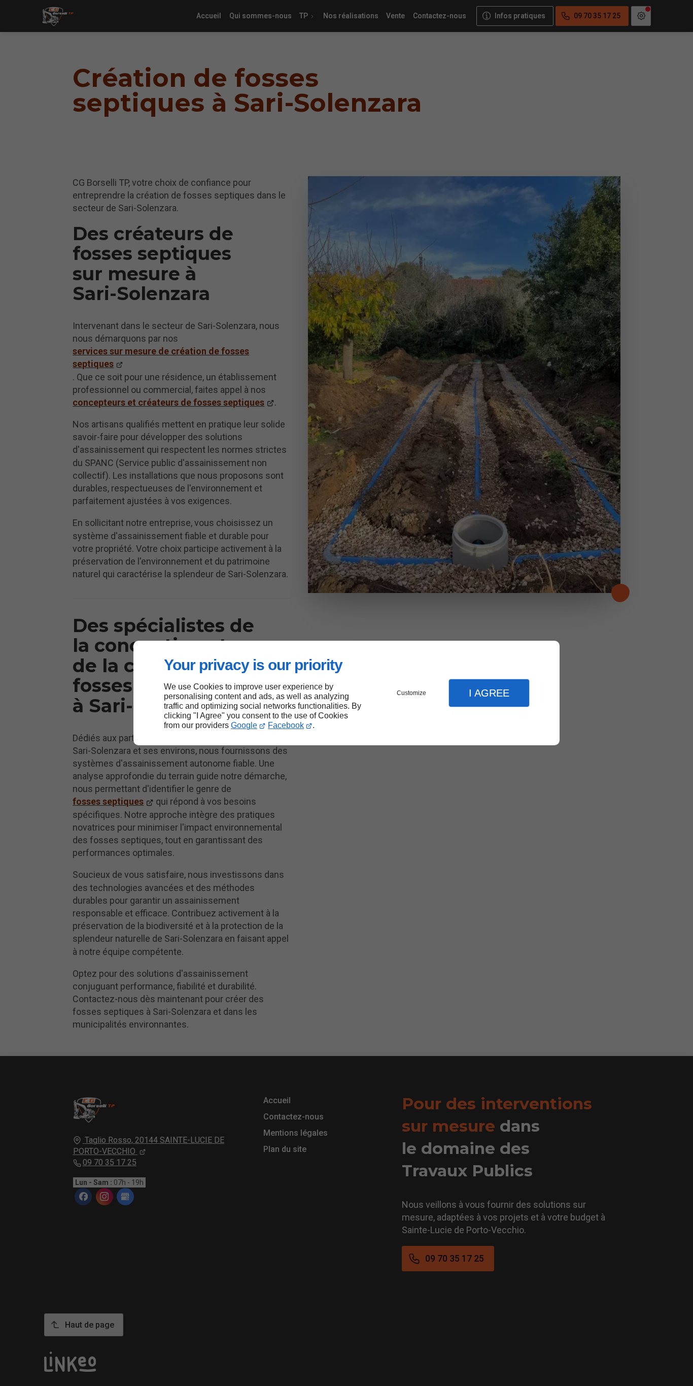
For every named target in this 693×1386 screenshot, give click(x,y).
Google (244, 725)
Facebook (286, 725)
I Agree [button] (489, 693)
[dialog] (346, 693)
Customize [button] (411, 693)
